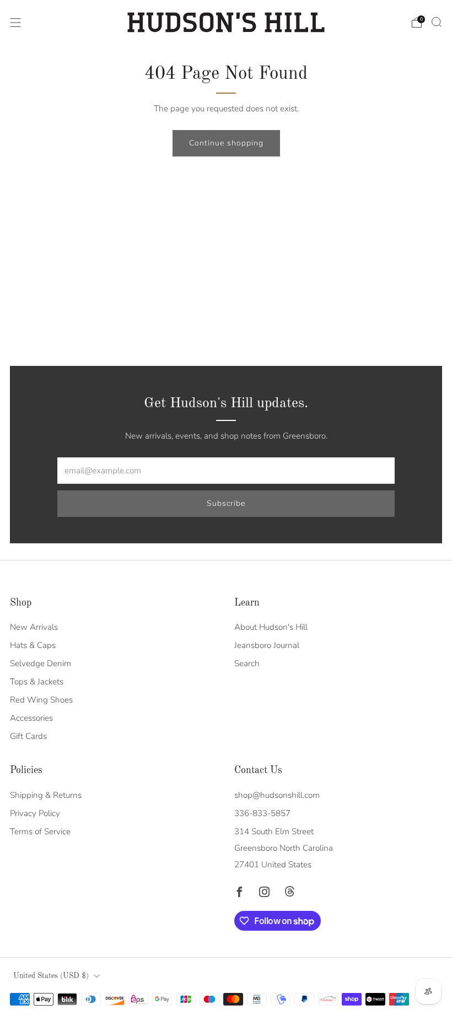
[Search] (436, 22)
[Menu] (15, 22)
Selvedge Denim (40, 663)
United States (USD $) (51, 976)
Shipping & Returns (46, 795)
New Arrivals (34, 627)
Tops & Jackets (36, 681)
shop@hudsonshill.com (277, 795)
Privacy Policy (35, 813)
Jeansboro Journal (266, 645)
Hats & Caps (33, 645)
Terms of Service (40, 831)
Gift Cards (28, 736)
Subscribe (226, 503)
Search (247, 663)
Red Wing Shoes (41, 699)
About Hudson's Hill (271, 627)
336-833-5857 (262, 813)
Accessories (31, 718)
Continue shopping (226, 143)
